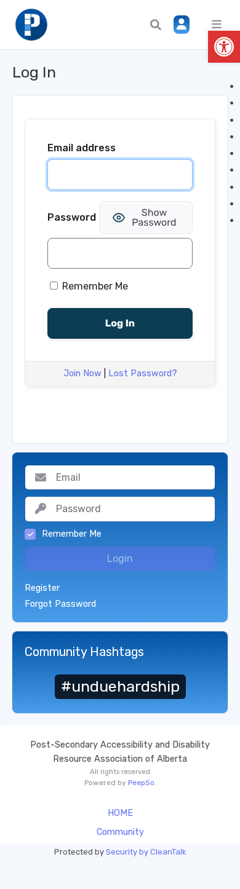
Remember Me (94, 286)
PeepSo (141, 782)
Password (71, 217)
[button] (224, 47)
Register (42, 588)
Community (120, 832)
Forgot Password (60, 604)
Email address (81, 148)
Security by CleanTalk (146, 851)
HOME (120, 813)
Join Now (82, 373)
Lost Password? (142, 373)
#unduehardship (120, 686)
